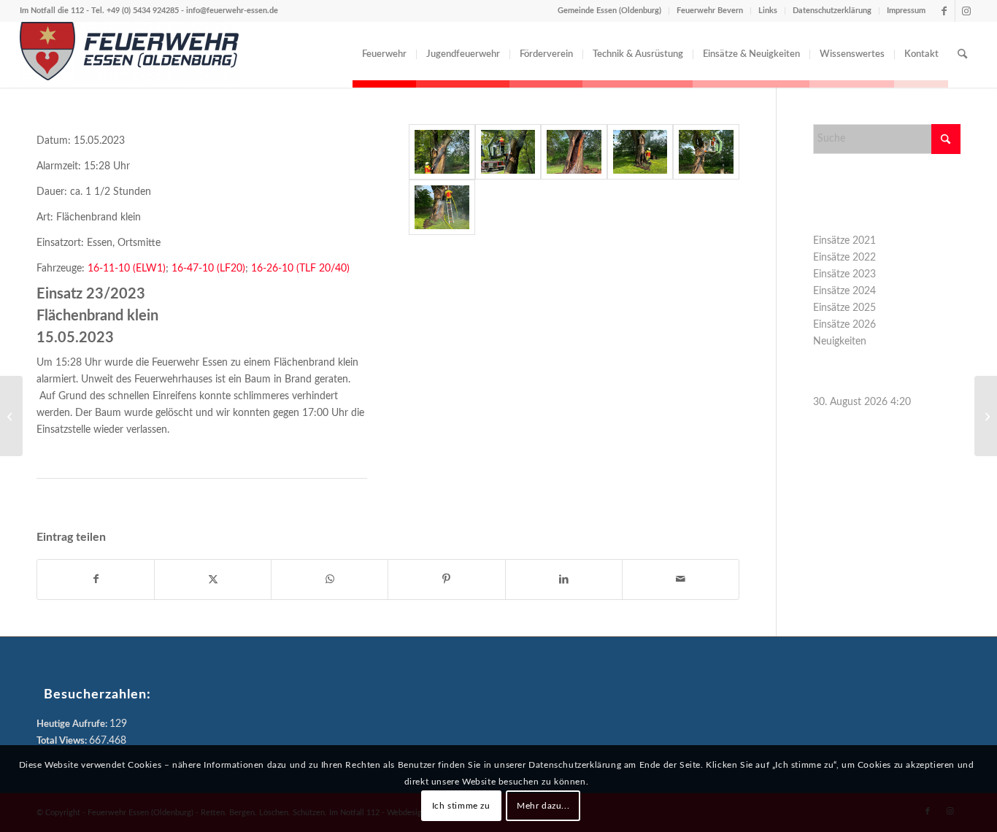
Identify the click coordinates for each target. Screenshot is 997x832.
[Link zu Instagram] (966, 11)
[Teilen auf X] (213, 579)
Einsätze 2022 (844, 258)
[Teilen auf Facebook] (95, 579)
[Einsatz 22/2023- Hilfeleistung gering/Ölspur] (11, 416)
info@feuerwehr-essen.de (232, 11)
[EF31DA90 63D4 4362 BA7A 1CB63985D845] (508, 152)
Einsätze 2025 (844, 308)
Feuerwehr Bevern (710, 11)
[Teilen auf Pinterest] (446, 579)
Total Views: (62, 741)
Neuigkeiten (839, 341)
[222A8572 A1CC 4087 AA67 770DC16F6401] (640, 152)
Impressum (906, 11)
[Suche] (962, 55)
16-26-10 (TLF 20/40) (300, 268)
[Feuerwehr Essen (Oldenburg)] (129, 55)
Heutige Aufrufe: (72, 724)
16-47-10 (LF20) (207, 268)
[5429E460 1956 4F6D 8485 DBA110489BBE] (706, 152)
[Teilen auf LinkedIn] (564, 579)
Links (767, 11)
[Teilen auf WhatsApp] (330, 579)
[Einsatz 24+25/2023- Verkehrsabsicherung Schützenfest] (985, 416)
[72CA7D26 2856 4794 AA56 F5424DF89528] (442, 207)
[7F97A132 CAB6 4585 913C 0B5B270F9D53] (442, 152)
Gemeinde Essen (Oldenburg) (609, 11)
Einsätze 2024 (844, 291)
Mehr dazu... (543, 805)
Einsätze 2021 (844, 241)
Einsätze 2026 (844, 325)
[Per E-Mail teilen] (681, 579)
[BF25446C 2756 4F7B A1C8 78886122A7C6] (574, 152)
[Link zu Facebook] (944, 11)
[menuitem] (384, 55)
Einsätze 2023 (844, 274)
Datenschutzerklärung (832, 11)
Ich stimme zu (461, 805)
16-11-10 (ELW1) (127, 268)
